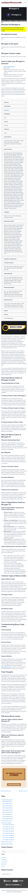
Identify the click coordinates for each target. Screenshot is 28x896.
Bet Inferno (3, 857)
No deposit (9, 20)
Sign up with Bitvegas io (9, 66)
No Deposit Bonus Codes (14, 784)
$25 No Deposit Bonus (8, 810)
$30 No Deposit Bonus (8, 812)
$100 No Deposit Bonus (8, 818)
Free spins (16, 20)
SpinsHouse (4, 864)
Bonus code (22, 20)
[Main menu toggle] (25, 2)
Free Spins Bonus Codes (6, 820)
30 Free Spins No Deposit (8, 833)
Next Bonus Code (23, 790)
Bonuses (4, 20)
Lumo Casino (4, 861)
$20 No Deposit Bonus (8, 807)
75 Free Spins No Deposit (8, 837)
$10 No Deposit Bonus (8, 803)
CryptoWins (4, 859)
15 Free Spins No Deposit (8, 826)
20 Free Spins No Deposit (8, 828)
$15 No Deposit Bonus (8, 805)
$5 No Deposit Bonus (7, 801)
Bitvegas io (6, 110)
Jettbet (2, 866)
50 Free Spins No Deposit (8, 835)
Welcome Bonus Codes (6, 841)
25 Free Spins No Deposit (8, 831)
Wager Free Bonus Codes (7, 844)
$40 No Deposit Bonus (8, 814)
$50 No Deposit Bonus (8, 816)
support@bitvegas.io (5, 667)
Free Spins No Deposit (6, 823)
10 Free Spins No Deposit (8, 824)
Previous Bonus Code (5, 790)
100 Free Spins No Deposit (8, 839)
